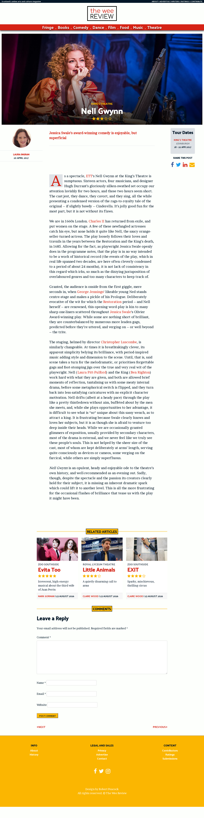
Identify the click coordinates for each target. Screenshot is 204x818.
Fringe (48, 27)
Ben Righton (140, 372)
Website (42, 704)
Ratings (170, 754)
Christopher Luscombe (119, 342)
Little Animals (99, 569)
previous (159, 726)
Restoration (112, 302)
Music (138, 27)
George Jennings (90, 292)
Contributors (170, 750)
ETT (89, 176)
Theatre (154, 27)
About (34, 750)
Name (41, 682)
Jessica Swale (120, 312)
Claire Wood (90, 596)
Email (41, 693)
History (34, 754)
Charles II (96, 221)
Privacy (102, 750)
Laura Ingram (21, 154)
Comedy (80, 27)
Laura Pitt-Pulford (92, 372)
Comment (44, 637)
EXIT (133, 569)
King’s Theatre (183, 140)
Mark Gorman (46, 596)
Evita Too (49, 569)
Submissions (169, 758)
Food (124, 27)
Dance (98, 27)
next (41, 726)
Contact (102, 758)
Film (112, 27)
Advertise (102, 754)
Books (63, 27)
